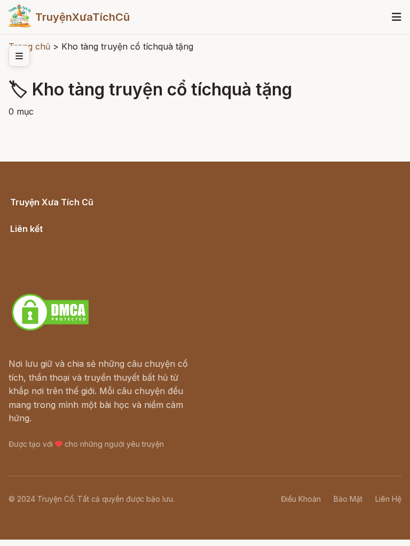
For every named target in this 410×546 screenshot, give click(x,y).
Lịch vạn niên (37, 241)
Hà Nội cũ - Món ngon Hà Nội (71, 254)
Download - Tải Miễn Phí (60, 281)
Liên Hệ (388, 498)
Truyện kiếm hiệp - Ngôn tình (70, 268)
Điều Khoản (301, 498)
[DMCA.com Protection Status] (50, 329)
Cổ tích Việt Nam (44, 213)
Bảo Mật (348, 498)
